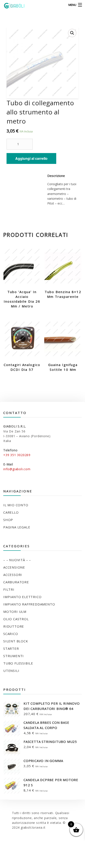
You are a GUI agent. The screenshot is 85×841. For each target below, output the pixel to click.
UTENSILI (11, 670)
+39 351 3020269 (17, 455)
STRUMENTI (13, 656)
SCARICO (10, 634)
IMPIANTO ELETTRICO (22, 597)
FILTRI (8, 589)
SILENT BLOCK (15, 641)
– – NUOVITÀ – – (17, 560)
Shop (8, 520)
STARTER (11, 648)
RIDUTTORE (13, 626)
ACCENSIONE (14, 567)
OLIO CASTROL (16, 619)
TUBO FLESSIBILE (18, 663)
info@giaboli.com (17, 469)
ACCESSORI (12, 574)
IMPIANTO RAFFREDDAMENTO (29, 604)
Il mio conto (15, 505)
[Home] (11, 5)
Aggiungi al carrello (31, 158)
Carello (11, 512)
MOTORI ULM (14, 611)
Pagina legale (16, 527)
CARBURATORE (16, 582)
